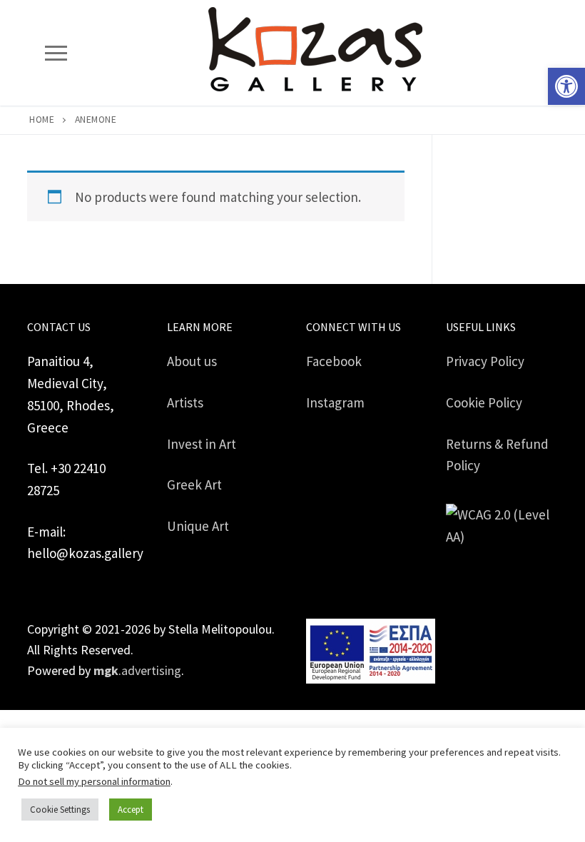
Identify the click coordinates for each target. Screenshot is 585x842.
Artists (185, 402)
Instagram (335, 402)
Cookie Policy (484, 402)
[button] (566, 86)
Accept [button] (130, 809)
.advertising (137, 670)
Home (41, 119)
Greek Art (194, 484)
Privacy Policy (485, 361)
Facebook (334, 361)
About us (192, 361)
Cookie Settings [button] (60, 809)
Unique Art (198, 525)
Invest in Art (201, 443)
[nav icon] (55, 52)
